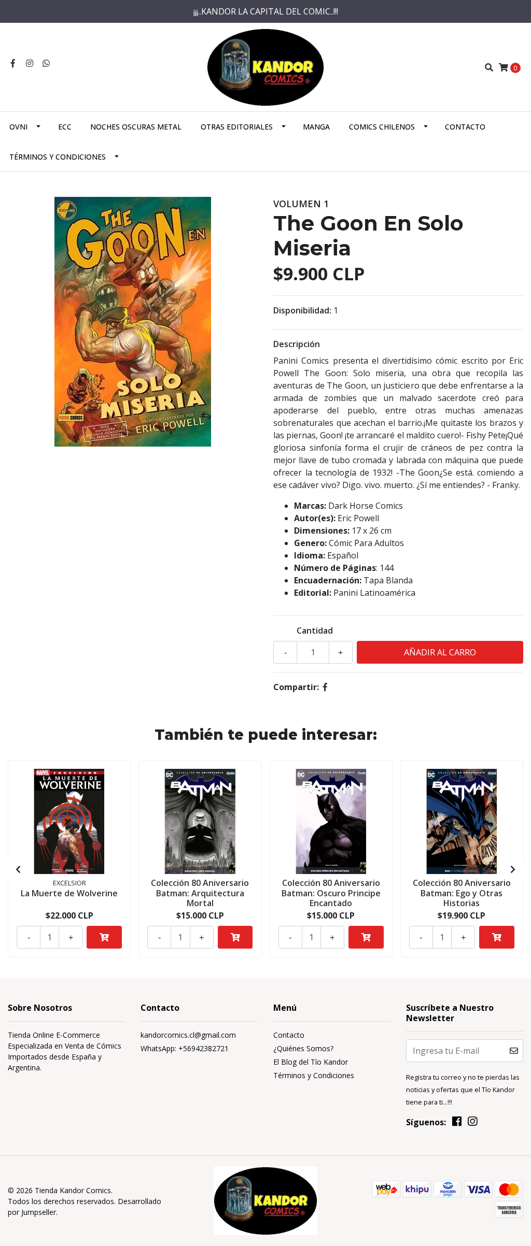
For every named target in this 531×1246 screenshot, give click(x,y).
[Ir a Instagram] (29, 63)
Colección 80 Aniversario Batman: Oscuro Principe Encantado (331, 892)
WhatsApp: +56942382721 (185, 1048)
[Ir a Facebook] (13, 63)
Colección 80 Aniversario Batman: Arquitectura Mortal (200, 892)
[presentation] (18, 869)
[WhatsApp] (46, 63)
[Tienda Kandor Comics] (266, 66)
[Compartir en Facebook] (325, 687)
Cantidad (315, 630)
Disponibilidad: (302, 310)
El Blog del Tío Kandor (310, 1062)
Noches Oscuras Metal (135, 127)
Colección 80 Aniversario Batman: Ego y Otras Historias (462, 892)
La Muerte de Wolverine (69, 893)
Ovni (18, 127)
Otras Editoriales (237, 127)
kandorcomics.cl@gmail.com (188, 1035)
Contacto (465, 127)
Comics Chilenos (382, 127)
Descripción (296, 344)
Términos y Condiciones (57, 157)
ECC (65, 127)
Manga (316, 127)
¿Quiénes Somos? (303, 1048)
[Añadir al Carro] (104, 937)
